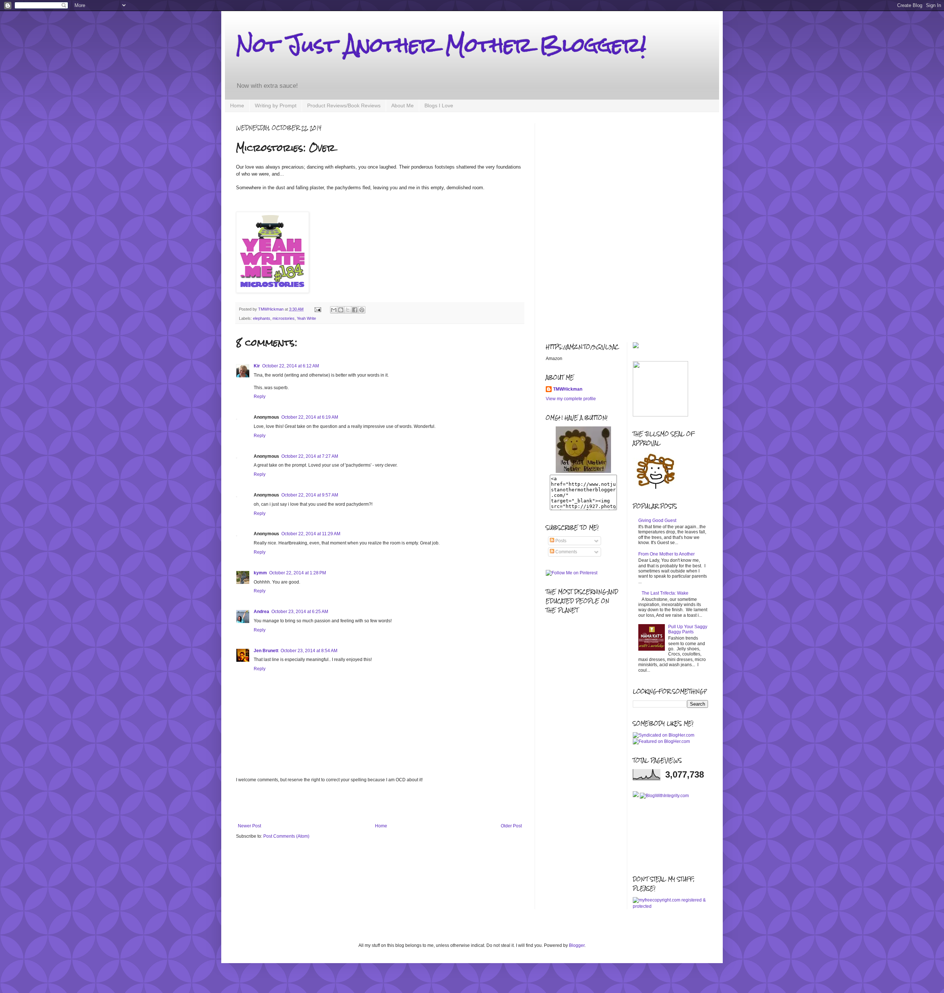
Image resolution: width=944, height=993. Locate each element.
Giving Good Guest (657, 520)
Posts (560, 540)
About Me (402, 105)
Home (237, 105)
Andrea (261, 611)
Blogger (576, 945)
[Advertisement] (380, 803)
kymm (260, 572)
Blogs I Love (438, 105)
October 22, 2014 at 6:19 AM (309, 417)
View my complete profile (571, 398)
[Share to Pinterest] (361, 310)
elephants (261, 318)
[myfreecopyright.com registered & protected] (670, 906)
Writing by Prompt (275, 105)
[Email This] (333, 310)
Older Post (511, 825)
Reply (260, 396)
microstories (284, 318)
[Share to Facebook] (354, 310)
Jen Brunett (266, 650)
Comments (565, 551)
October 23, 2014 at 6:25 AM (299, 611)
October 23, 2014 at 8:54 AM (309, 650)
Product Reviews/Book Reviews (344, 105)
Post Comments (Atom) (286, 836)
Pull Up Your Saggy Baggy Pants (687, 629)
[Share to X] (347, 310)
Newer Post (249, 825)
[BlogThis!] (340, 310)
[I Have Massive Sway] (636, 795)
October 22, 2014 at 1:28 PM (297, 572)
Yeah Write (306, 318)
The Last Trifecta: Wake (665, 593)
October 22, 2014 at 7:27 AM (309, 456)
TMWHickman (567, 389)
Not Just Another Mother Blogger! (441, 44)
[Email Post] (317, 309)
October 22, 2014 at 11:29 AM (310, 533)
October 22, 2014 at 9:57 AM (309, 495)
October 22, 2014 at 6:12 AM (290, 366)
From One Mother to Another (666, 554)
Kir (257, 366)
